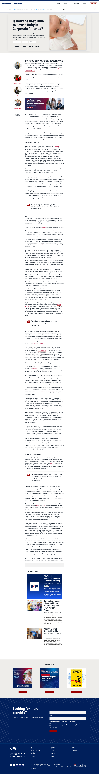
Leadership (33, 755)
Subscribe (93, 3)
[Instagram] (23, 765)
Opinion (84, 3)
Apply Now (22, 692)
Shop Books (74, 750)
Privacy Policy (57, 764)
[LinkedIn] (17, 765)
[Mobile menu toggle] (3, 9)
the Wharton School (36, 767)
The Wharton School (76, 748)
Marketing (46, 9)
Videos (52, 756)
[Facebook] (14, 765)
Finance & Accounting (19, 9)
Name (51, 709)
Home (14, 17)
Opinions (53, 752)
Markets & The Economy (30, 9)
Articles (58, 3)
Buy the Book (76, 692)
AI (31, 747)
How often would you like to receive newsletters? (63, 721)
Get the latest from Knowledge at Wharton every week (65, 724)
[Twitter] (11, 765)
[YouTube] (20, 765)
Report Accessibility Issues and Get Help (62, 766)
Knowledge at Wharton (39, 764)
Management (39, 9)
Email (51, 715)
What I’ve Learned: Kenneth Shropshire (51, 630)
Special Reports (75, 3)
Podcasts (66, 3)
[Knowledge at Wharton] (12, 3)
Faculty (52, 748)
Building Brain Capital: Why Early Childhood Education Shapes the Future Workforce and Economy (52, 605)
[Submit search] (95, 9)
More (51, 9)
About (73, 747)
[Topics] (6, 9)
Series (52, 750)
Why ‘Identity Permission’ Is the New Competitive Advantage (52, 578)
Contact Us (74, 752)
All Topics (33, 756)
